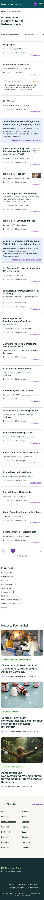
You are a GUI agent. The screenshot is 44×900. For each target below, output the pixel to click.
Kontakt (11, 884)
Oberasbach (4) (7, 592)
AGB (27, 887)
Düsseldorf (5, 827)
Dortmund (5, 832)
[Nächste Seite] (40, 551)
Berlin (3, 811)
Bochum (25, 847)
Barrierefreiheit (32, 884)
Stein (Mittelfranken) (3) (11, 600)
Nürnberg (26, 842)
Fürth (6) (4, 580)
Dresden (25, 837)
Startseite (4, 12)
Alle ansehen (37, 804)
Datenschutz (20, 884)
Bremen (4, 837)
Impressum (34, 887)
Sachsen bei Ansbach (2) (11, 603)
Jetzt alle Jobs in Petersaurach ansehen (26, 140)
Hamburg (26, 811)
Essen (24, 832)
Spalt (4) (4, 596)
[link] (22, 50)
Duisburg (5, 847)
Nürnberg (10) (6, 573)
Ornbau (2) (5, 607)
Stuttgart (25, 822)
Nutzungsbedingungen (16, 887)
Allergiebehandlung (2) (10, 34)
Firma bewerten (35, 55)
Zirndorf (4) (6, 588)
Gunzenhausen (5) (8, 584)
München (5, 816)
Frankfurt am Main (8, 822)
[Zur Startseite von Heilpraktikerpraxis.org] (11, 4)
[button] (35, 4)
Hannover (5, 842)
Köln (24, 816)
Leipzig (25, 827)
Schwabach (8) (7, 577)
